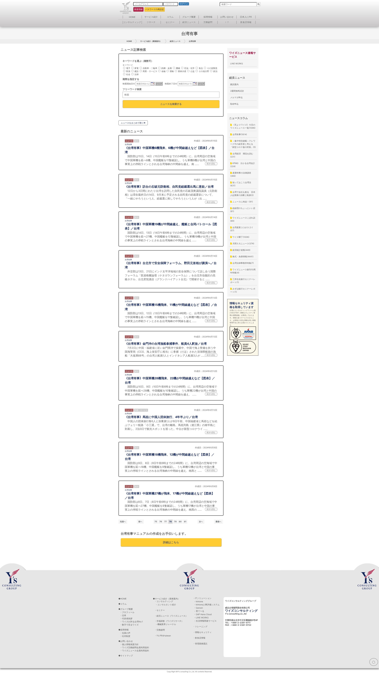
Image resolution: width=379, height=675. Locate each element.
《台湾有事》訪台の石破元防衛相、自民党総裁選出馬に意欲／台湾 (169, 186)
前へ (140, 521)
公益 (192, 71)
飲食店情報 (246, 22)
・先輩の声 (125, 633)
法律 (136, 74)
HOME (132, 17)
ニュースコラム (238, 118)
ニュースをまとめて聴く (132, 123)
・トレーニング (200, 626)
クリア (159, 83)
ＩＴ (227, 22)
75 (156, 521)
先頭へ (123, 521)
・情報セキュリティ (202, 632)
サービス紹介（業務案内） (151, 41)
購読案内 (234, 84)
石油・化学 (189, 68)
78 (170, 521)
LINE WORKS (236, 63)
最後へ (218, 521)
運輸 (171, 71)
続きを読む (211, 164)
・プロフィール (127, 612)
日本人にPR (246, 17)
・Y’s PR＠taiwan (162, 635)
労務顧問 (208, 22)
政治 (215, 71)
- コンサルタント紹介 (166, 604)
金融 (163, 71)
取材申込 (234, 104)
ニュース (129, 141)
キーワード (128, 65)
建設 (136, 71)
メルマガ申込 (236, 97)
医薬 (128, 71)
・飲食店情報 (199, 638)
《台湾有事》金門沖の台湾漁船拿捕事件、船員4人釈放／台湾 (166, 343)
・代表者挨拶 (126, 618)
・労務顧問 (159, 630)
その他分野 (203, 71)
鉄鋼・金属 (166, 68)
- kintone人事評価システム (207, 604)
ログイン (184, 4)
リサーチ (151, 22)
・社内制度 (125, 636)
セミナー (170, 22)
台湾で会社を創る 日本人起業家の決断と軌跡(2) (242, 193)
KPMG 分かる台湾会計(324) (242, 165)
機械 (177, 68)
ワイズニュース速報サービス (242, 54)
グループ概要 (189, 17)
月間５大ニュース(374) (243, 243)
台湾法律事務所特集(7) (243, 263)
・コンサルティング (163, 601)
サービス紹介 (151, 17)
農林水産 (181, 71)
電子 (128, 68)
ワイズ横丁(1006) (240, 237)
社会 (128, 74)
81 (185, 521)
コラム (170, 17)
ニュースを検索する (171, 103)
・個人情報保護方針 (129, 644)
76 (160, 521)
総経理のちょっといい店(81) (242, 209)
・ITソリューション (202, 598)
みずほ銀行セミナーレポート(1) (242, 290)
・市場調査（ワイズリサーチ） (168, 621)
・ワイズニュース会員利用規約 (134, 650)
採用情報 (208, 17)
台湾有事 (192, 41)
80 (180, 521)
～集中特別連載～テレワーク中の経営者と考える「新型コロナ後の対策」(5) (243, 144)
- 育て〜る (199, 611)
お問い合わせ (227, 17)
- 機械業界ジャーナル (166, 624)
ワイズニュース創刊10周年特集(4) (243, 271)
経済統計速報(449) (241, 250)
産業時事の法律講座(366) (240, 174)
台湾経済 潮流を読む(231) (241, 155)
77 (165, 521)
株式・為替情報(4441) (242, 256)
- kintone (198, 601)
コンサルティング (132, 22)
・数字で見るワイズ (129, 624)
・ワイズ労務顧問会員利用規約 (134, 647)
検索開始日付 (129, 83)
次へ (201, 521)
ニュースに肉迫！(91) (242, 201)
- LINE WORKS (201, 617)
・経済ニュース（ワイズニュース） (171, 616)
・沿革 (123, 615)
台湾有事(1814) (239, 134)
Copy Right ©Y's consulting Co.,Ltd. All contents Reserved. (189, 672)
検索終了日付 (171, 83)
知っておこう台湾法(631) (240, 184)
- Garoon (198, 608)
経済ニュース (189, 22)
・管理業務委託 (200, 643)
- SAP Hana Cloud (203, 614)
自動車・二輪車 (149, 68)
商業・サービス (149, 71)
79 (175, 521)
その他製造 (211, 68)
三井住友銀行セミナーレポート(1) (242, 280)
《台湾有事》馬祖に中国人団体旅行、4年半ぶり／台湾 (161, 417)
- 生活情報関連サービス (205, 621)
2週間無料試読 (237, 91)
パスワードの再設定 (154, 9)
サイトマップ (126, 655)
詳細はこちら (171, 542)
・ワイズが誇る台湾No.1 (131, 621)
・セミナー (159, 610)
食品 (200, 68)
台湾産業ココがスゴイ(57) (241, 229)
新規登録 (138, 9)
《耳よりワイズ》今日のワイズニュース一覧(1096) (242, 126)
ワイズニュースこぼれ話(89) (242, 219)
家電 (136, 68)
